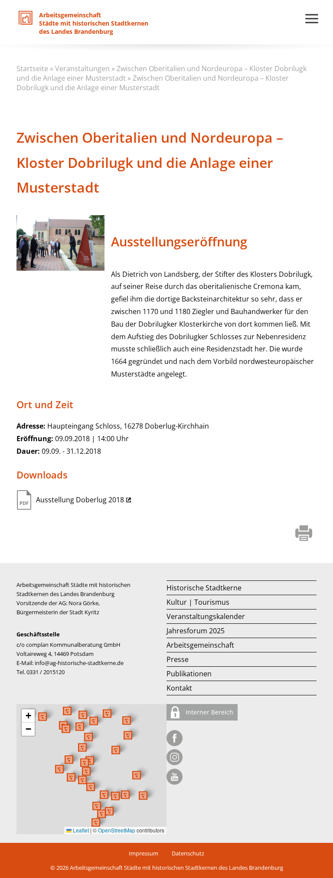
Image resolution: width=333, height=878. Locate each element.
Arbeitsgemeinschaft (200, 645)
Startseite (32, 68)
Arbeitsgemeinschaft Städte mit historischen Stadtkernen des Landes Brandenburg (176, 867)
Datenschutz (188, 853)
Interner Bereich (208, 712)
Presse (177, 659)
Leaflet (80, 830)
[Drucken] (304, 534)
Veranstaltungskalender (205, 616)
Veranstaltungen (82, 68)
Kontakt (179, 688)
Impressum (143, 853)
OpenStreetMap (116, 830)
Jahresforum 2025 (195, 631)
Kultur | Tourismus (197, 602)
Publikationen (189, 673)
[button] (115, 750)
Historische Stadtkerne (204, 588)
